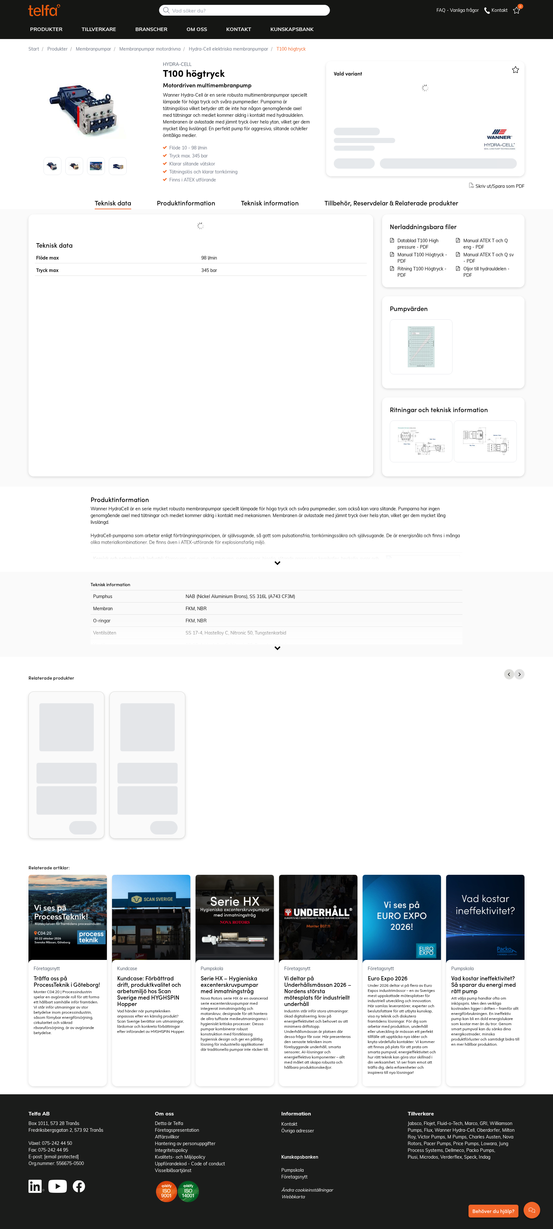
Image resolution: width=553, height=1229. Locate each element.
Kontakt (289, 1124)
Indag (484, 1157)
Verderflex (451, 1157)
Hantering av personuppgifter (185, 1143)
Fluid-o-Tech (449, 1123)
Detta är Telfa (169, 1123)
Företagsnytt (294, 1177)
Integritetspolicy (171, 1150)
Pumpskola (292, 1170)
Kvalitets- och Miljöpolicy (180, 1157)
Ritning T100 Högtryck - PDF (421, 272)
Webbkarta (293, 1196)
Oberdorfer (488, 1130)
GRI (483, 1123)
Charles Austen (485, 1137)
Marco (471, 1123)
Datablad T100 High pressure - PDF (417, 243)
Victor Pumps (431, 1137)
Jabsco (414, 1123)
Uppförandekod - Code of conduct (190, 1164)
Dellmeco (454, 1150)
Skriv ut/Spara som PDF (500, 186)
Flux (428, 1130)
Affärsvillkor (167, 1137)
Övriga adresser (297, 1131)
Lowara (489, 1143)
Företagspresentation (177, 1130)
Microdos (429, 1157)
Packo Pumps (480, 1150)
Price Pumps (466, 1143)
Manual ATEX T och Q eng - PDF (485, 243)
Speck (470, 1157)
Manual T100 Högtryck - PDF (422, 257)
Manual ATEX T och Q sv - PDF (488, 257)
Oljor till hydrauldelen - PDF (486, 272)
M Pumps (457, 1137)
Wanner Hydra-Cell (455, 1130)
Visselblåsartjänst (173, 1170)
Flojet (429, 1123)
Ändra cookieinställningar (307, 1190)
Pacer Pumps (437, 1143)
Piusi (412, 1157)
